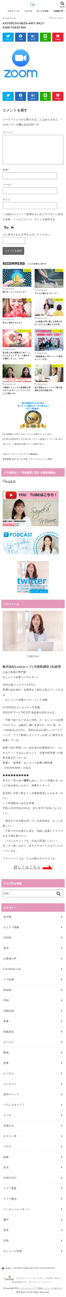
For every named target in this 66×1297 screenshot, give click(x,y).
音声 (6, 948)
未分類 (7, 916)
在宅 (6, 1167)
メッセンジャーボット (16, 1209)
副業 (6, 1157)
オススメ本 (9, 1136)
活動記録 (8, 1010)
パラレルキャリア (13, 1104)
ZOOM (7, 937)
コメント (8, 132)
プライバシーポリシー (41, 1282)
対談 (6, 1240)
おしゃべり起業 (12, 1250)
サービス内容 (43, 11)
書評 (6, 1219)
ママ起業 (8, 979)
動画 (6, 1052)
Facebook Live (12, 968)
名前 (6, 169)
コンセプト (9, 1083)
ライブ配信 (9, 1198)
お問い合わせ (54, 1278)
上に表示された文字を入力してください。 (28, 234)
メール (7, 184)
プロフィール (13, 11)
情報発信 (8, 1031)
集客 (6, 1021)
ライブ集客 (9, 1188)
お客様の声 (58, 11)
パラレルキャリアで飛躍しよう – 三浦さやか (40, 1288)
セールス (8, 1042)
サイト (6, 199)
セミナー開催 (11, 927)
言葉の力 (8, 1125)
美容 (6, 1230)
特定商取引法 (20, 1282)
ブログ (7, 1146)
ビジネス (8, 1073)
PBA (6, 1000)
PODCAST (9, 1177)
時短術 (7, 989)
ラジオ (7, 1115)
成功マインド (11, 1094)
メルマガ (28, 11)
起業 (6, 1062)
